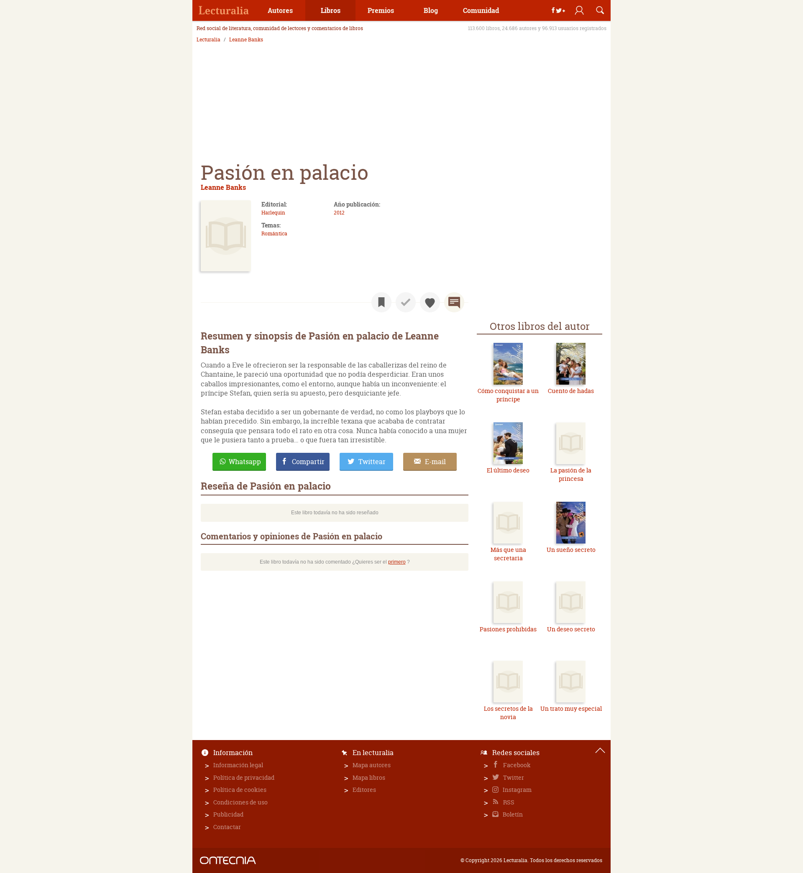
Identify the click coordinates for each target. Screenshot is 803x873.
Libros (330, 10)
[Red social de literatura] (223, 10)
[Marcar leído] (406, 302)
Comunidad (481, 10)
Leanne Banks (246, 39)
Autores (280, 10)
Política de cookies (239, 790)
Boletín (512, 814)
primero (397, 562)
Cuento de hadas (571, 391)
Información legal (238, 765)
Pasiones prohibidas (508, 629)
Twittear (372, 461)
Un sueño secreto (571, 550)
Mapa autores (372, 765)
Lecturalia (208, 39)
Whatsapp (245, 461)
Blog (431, 10)
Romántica (274, 233)
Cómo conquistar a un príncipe (508, 395)
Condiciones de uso (240, 802)
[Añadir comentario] (454, 302)
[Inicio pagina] (600, 750)
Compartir (308, 461)
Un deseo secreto (571, 629)
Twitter (513, 777)
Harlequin (273, 212)
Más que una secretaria (508, 554)
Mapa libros (369, 777)
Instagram (516, 790)
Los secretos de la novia (508, 713)
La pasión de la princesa (570, 474)
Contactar (227, 827)
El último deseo (508, 470)
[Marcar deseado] (430, 302)
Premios (381, 10)
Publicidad (228, 814)
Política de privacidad (243, 777)
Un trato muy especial (571, 708)
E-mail (435, 461)
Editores (364, 790)
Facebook (516, 765)
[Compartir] (558, 10)
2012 (339, 212)
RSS (508, 802)
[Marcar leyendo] (381, 302)
